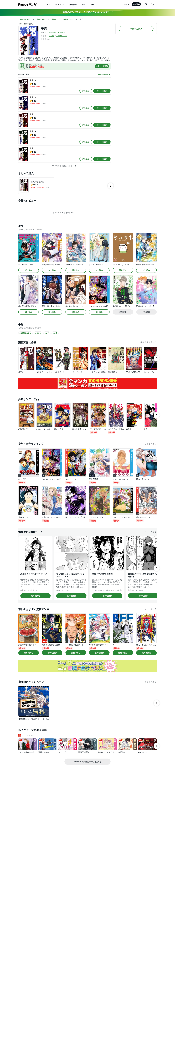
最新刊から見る (104, 74)
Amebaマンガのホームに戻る (87, 761)
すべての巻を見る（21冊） (63, 166)
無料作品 (73, 4)
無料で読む (35, 595)
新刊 (83, 4)
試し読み (86, 91)
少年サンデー (61, 35)
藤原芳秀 (52, 32)
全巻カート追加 (102, 66)
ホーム (47, 4)
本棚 (92, 4)
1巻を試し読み (136, 28)
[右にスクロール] (110, 186)
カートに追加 (102, 91)
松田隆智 (61, 32)
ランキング (59, 4)
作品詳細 (122, 312)
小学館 (51, 35)
